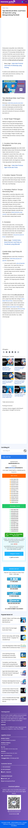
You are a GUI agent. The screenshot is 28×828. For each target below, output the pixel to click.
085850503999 (14, 531)
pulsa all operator (20, 263)
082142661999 (14, 509)
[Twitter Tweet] (3, 352)
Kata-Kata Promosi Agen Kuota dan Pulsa (9, 629)
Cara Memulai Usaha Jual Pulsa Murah (19, 395)
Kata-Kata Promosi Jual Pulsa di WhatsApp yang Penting (13, 65)
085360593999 (14, 520)
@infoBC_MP (6, 778)
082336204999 (14, 517)
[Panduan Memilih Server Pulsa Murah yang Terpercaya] (8, 389)
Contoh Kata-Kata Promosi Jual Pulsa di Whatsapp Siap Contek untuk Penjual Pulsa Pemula (10, 690)
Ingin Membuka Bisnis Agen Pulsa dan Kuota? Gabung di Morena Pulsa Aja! (10, 673)
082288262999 (14, 515)
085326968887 (7, 767)
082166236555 (14, 511)
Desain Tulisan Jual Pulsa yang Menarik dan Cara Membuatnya (11, 620)
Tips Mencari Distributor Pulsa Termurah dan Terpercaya (6, 369)
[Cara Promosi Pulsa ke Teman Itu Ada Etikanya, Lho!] (20, 376)
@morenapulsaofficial (9, 781)
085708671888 (14, 524)
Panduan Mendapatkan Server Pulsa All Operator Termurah (11, 682)
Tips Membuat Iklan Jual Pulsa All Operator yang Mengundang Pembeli (14, 13)
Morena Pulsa (21, 308)
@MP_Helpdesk (7, 772)
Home (3, 8)
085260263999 (14, 518)
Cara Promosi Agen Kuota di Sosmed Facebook (19, 369)
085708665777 (14, 522)
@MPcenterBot (15, 557)
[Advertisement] (14, 32)
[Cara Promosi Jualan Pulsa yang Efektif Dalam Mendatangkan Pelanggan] (8, 376)
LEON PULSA (11, 468)
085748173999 (14, 525)
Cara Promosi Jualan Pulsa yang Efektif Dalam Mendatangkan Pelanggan (7, 382)
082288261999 (14, 513)
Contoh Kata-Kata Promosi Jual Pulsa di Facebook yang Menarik (12, 242)
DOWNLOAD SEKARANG (14, 811)
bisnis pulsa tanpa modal (13, 306)
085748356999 (14, 529)
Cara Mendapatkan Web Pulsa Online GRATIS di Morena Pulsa (11, 646)
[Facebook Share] (6, 352)
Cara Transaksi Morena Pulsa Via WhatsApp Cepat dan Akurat (10, 699)
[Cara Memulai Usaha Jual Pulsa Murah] (20, 389)
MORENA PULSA (18, 822)
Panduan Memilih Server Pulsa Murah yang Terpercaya (7, 396)
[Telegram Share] (9, 352)
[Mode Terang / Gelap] (23, 2)
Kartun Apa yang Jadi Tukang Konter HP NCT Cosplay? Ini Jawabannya (10, 637)
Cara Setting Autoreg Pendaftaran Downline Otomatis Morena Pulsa (9, 655)
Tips (7, 8)
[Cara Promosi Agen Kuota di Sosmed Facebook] (20, 362)
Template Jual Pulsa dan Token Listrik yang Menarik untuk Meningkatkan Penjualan (11, 664)
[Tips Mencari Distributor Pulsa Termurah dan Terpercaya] (8, 362)
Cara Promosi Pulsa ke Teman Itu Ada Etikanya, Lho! (19, 382)
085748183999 (14, 527)
